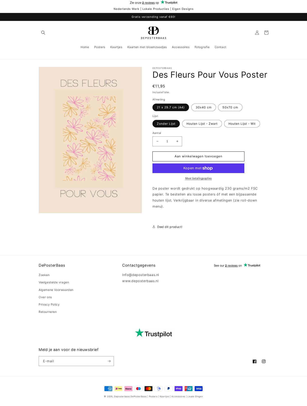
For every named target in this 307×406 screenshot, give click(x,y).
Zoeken (44, 275)
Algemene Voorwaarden (56, 290)
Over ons (45, 297)
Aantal (156, 133)
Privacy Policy (49, 304)
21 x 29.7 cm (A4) (171, 107)
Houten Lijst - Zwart (202, 123)
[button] (43, 32)
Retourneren (48, 311)
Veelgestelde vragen (54, 282)
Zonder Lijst (166, 123)
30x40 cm (204, 107)
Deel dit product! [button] (169, 227)
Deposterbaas (122, 396)
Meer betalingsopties (198, 178)
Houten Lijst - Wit (242, 123)
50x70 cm (230, 107)
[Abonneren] (109, 361)
